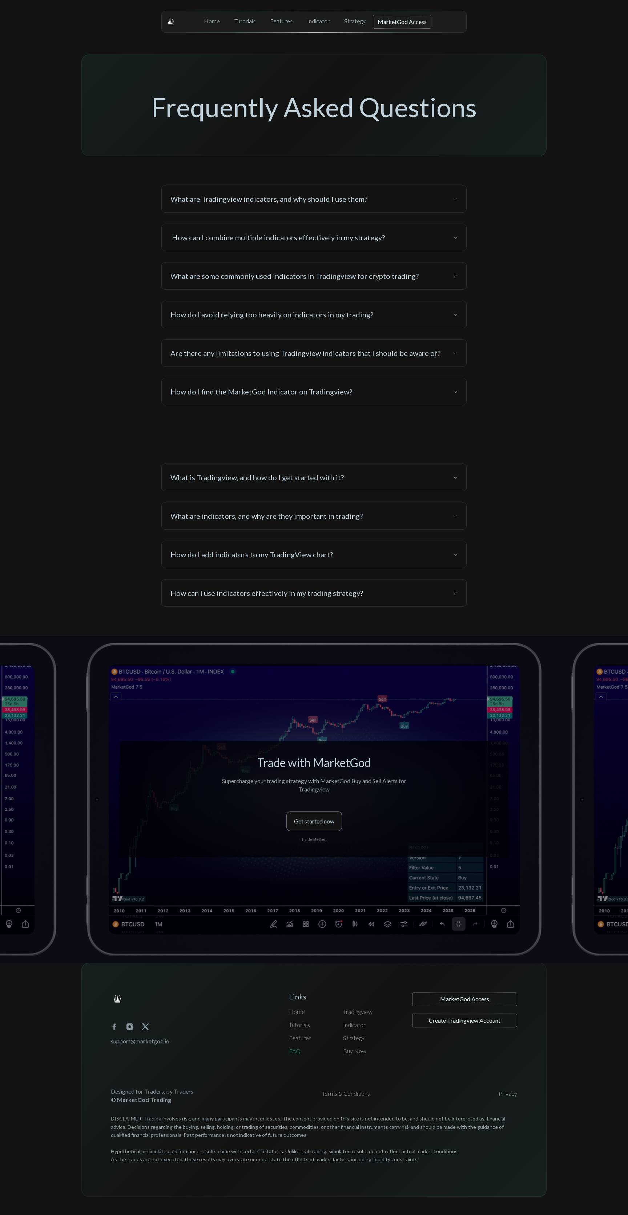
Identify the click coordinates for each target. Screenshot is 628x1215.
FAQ (295, 1050)
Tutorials (244, 20)
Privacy (508, 1093)
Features (281, 20)
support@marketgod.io (140, 1041)
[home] (170, 21)
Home (212, 20)
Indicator (318, 20)
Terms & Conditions (346, 1093)
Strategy (355, 20)
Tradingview (358, 1011)
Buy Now (354, 1050)
